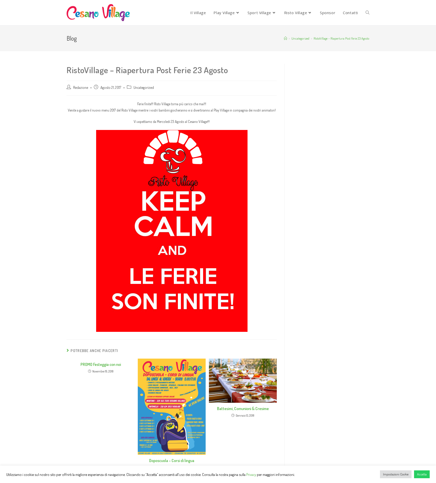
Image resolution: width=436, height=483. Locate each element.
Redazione (80, 87)
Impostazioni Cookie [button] (395, 474)
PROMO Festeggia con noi (100, 364)
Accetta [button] (422, 474)
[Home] (285, 38)
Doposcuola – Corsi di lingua (171, 460)
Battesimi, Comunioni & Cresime (243, 408)
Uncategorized (143, 87)
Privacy (251, 474)
